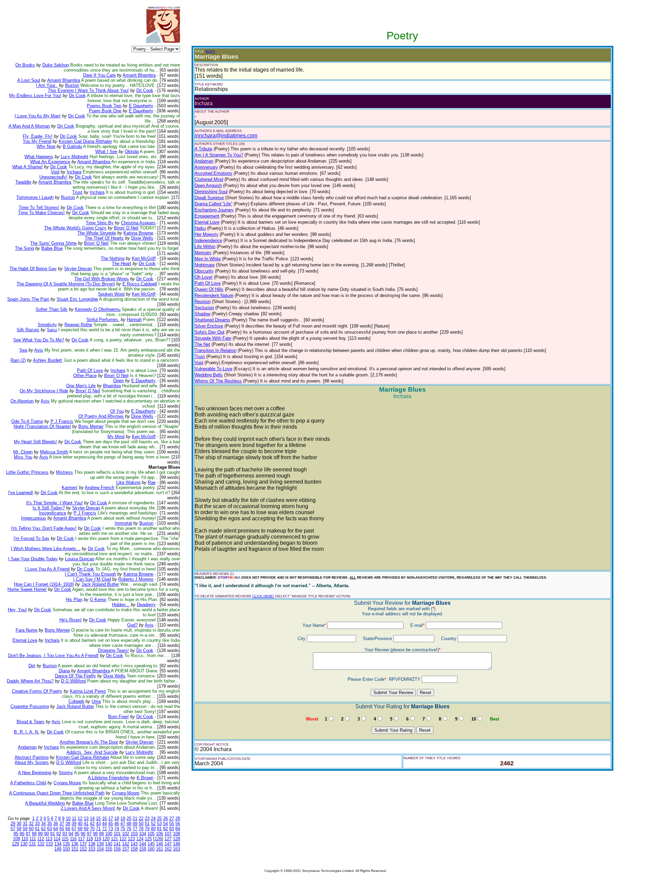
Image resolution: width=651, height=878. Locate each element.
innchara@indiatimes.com (226, 135)
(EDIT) (210, 51)
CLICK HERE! (263, 596)
